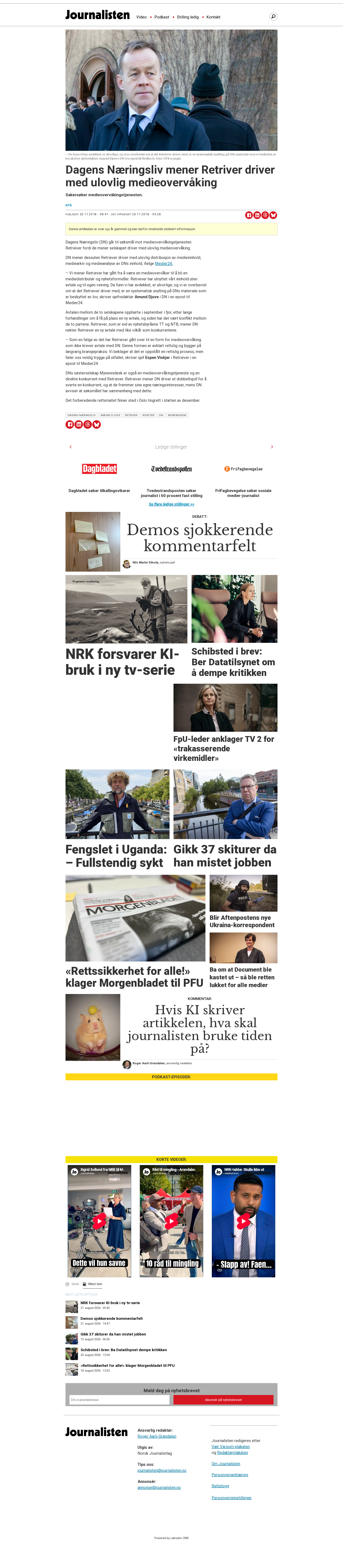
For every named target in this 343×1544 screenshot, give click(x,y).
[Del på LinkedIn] (257, 215)
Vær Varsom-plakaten (231, 1446)
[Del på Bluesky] (273, 215)
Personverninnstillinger (232, 1497)
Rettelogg (220, 1485)
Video (141, 17)
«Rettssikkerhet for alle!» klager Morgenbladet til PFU (128, 1365)
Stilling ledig (188, 17)
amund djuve (110, 415)
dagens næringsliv (82, 415)
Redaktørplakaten (232, 1452)
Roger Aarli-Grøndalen (157, 1436)
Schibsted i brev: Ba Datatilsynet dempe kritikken (124, 1350)
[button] (70, 447)
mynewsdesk (177, 415)
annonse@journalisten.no (159, 1487)
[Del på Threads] (265, 215)
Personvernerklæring (230, 1474)
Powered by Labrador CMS (171, 1538)
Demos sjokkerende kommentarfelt (112, 1318)
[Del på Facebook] (249, 215)
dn (161, 415)
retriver (131, 415)
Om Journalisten (226, 1463)
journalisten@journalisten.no (162, 1470)
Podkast (161, 17)
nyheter (148, 415)
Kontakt (213, 17)
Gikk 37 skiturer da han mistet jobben (113, 1334)
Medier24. (164, 263)
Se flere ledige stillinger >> (171, 504)
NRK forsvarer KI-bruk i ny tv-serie (110, 1303)
